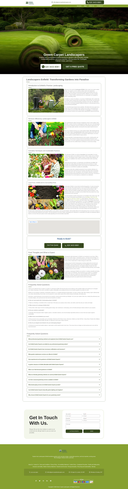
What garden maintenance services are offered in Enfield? (43, 354)
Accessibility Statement (63, 464)
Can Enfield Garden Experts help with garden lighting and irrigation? (45, 389)
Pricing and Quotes (72, 466)
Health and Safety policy (94, 464)
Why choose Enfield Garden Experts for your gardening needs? (44, 395)
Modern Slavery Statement (49, 466)
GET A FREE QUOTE (75, 67)
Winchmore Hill (94, 197)
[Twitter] (39, 481)
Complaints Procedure (82, 464)
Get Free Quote (52, 245)
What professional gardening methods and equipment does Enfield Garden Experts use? (50, 339)
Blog (85, 6)
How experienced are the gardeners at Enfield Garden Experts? (44, 359)
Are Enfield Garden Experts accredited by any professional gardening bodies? (48, 344)
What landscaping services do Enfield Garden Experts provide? (44, 384)
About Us (91, 6)
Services (79, 6)
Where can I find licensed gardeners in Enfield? (40, 369)
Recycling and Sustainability (84, 466)
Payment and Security (62, 466)
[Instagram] (43, 481)
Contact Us (100, 6)
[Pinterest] (50, 481)
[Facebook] (36, 481)
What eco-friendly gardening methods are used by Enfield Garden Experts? (47, 374)
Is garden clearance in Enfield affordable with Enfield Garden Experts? (46, 364)
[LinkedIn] (47, 481)
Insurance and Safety (38, 466)
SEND (91, 431)
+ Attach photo (74, 431)
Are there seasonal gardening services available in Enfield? (43, 379)
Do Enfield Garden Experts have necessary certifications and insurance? (46, 349)
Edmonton (74, 198)
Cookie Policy (73, 464)
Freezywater (76, 199)
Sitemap (93, 466)
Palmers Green (68, 198)
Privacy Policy (53, 464)
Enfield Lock (79, 198)
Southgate (88, 197)
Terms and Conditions (44, 464)
